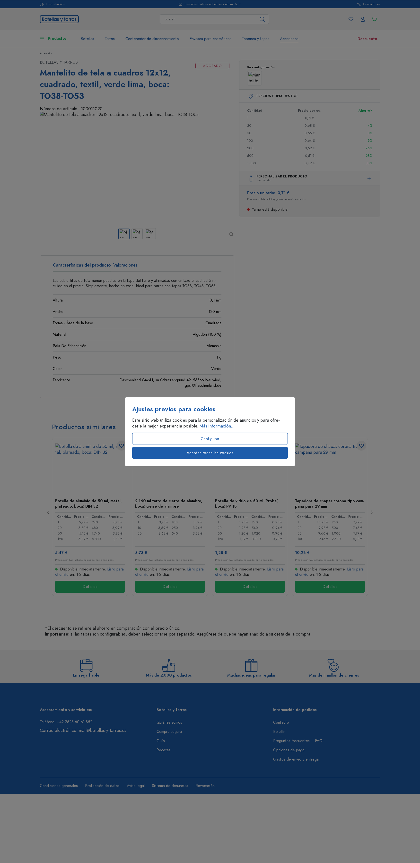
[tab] (82, 266)
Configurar (210, 438)
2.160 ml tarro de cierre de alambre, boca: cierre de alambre (168, 503)
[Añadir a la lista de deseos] (121, 446)
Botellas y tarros (59, 62)
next (371, 512)
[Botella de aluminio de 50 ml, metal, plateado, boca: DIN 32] (90, 468)
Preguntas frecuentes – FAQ (298, 741)
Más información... (217, 426)
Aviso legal (136, 785)
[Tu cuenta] (362, 19)
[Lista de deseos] (351, 19)
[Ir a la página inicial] (59, 19)
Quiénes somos (169, 722)
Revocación (205, 785)
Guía (161, 741)
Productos (57, 38)
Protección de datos (102, 785)
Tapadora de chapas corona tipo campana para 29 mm (329, 503)
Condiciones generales (59, 785)
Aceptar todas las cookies (210, 452)
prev (48, 512)
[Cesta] (374, 19)
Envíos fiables (55, 4)
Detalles (90, 586)
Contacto (281, 722)
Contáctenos (371, 4)
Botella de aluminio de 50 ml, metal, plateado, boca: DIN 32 (88, 503)
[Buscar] (262, 19)
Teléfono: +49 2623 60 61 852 (66, 722)
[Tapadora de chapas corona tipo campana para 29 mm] (330, 468)
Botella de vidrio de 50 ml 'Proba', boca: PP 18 (247, 503)
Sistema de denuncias (170, 785)
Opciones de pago (289, 750)
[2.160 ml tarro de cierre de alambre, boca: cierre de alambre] (170, 468)
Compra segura (169, 731)
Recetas (163, 750)
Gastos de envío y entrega (296, 759)
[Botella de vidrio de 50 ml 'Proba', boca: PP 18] (250, 468)
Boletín (279, 731)
